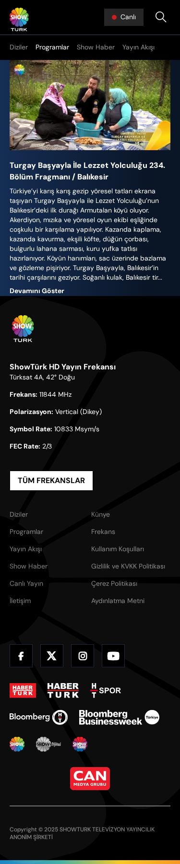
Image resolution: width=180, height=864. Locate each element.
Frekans (103, 531)
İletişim (20, 600)
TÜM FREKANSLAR (51, 480)
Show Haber (96, 47)
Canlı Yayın (26, 583)
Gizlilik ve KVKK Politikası (128, 566)
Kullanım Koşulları (117, 548)
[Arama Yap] (160, 17)
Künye (100, 514)
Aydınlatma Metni (117, 600)
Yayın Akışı (138, 47)
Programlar (52, 47)
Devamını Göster (37, 290)
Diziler (19, 47)
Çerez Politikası (114, 583)
